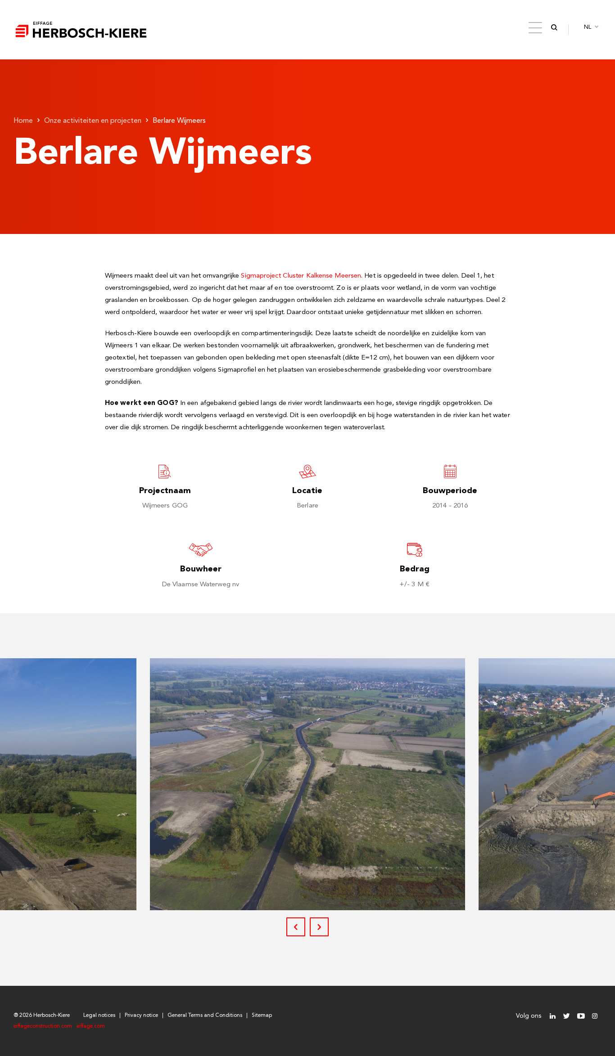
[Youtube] (581, 1016)
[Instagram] (594, 1016)
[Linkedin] (553, 1016)
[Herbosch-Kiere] (81, 29)
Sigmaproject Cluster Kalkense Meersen (301, 276)
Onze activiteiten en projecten (92, 121)
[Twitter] (567, 1016)
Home (23, 121)
